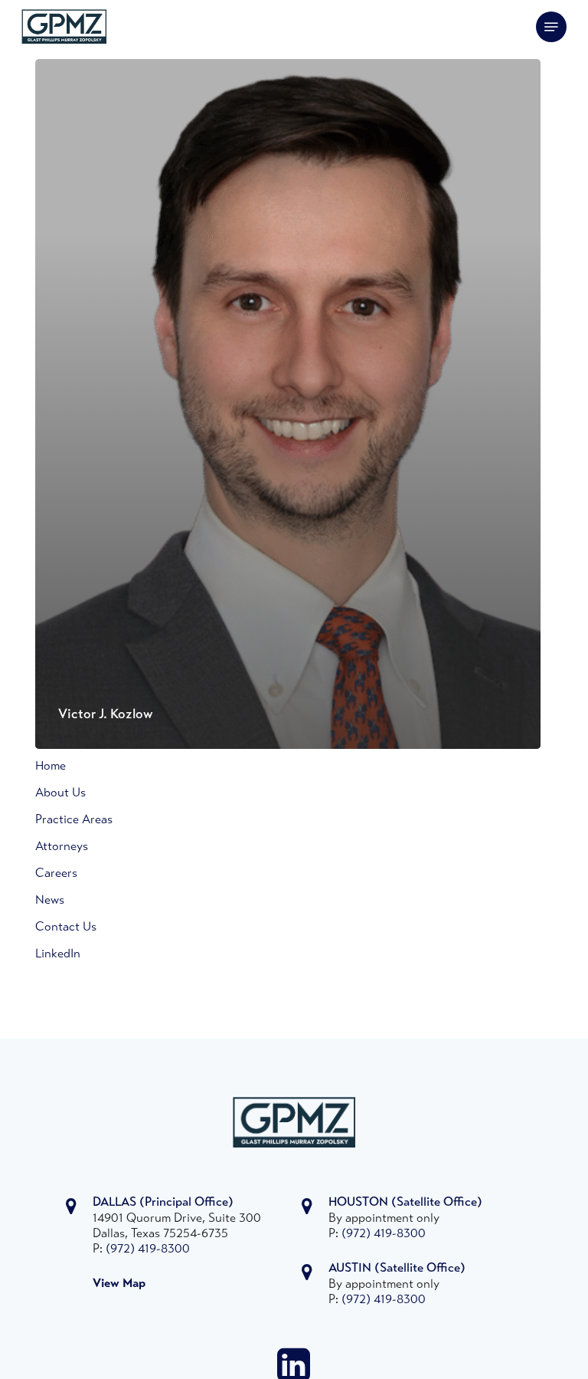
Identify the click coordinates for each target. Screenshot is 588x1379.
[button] (551, 26)
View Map (119, 1284)
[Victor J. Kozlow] (288, 404)
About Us (60, 793)
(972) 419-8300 (148, 1249)
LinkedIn (57, 954)
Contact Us (65, 927)
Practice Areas (74, 820)
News (49, 901)
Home (50, 766)
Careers (56, 874)
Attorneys (61, 847)
